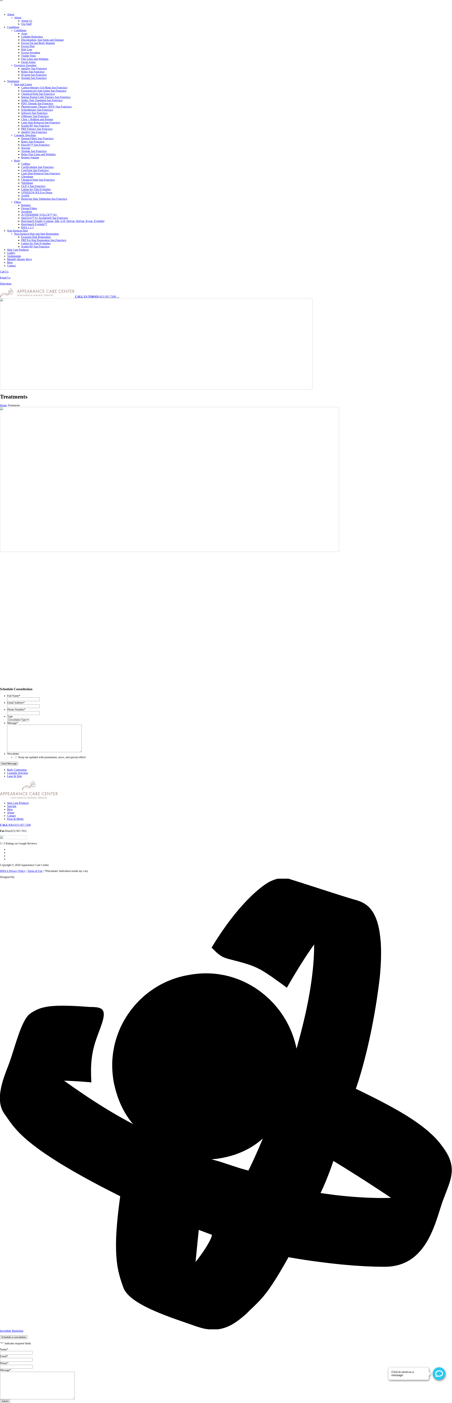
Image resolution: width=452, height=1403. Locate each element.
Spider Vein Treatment (42, 100)
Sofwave (34, 112)
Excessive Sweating (25, 65)
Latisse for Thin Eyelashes (36, 189)
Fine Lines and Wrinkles (34, 58)
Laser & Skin (14, 776)
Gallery (11, 252)
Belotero (26, 205)
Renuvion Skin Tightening (44, 198)
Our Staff (26, 23)
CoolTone (35, 170)
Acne (24, 33)
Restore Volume (30, 157)
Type (10, 716)
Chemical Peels (38, 93)
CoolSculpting (37, 167)
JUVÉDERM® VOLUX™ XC (39, 214)
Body (17, 160)
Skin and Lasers (23, 84)
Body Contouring (17, 769)
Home (3, 405)
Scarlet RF (35, 125)
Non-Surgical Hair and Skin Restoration (36, 233)
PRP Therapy (37, 128)
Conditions (13, 27)
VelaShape (27, 182)
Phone (4, 1363)
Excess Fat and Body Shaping (38, 43)
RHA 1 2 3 (27, 227)
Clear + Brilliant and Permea (37, 119)
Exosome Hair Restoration (36, 236)
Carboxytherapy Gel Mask (44, 87)
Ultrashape (27, 176)
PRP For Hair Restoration (43, 240)
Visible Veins (28, 55)
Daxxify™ (35, 144)
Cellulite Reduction (32, 36)
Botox (32, 71)
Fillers (17, 202)
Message (12, 722)
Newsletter (13, 753)
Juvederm (26, 211)
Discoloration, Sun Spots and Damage (42, 39)
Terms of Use (34, 871)
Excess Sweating (30, 52)
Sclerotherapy (37, 109)
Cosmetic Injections (25, 135)
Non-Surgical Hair (17, 230)
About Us (26, 20)
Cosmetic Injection (17, 772)
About (10, 14)
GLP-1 (33, 186)
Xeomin (34, 77)
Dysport (34, 74)
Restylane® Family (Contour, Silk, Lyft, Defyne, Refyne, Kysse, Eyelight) (62, 221)
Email (4, 1356)
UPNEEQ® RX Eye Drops (36, 192)
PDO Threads (37, 103)
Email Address (16, 702)
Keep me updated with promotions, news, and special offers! (52, 757)
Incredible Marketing (11, 1330)
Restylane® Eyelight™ (34, 224)
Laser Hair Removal (40, 122)
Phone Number (16, 709)
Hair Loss (26, 49)
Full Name (13, 695)
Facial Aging (28, 62)
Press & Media (15, 818)
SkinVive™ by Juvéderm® (44, 217)
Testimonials (14, 256)
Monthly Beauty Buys (19, 259)
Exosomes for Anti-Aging (43, 90)
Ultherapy (35, 116)
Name (4, 1349)
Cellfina (25, 163)
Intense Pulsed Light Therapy (45, 97)
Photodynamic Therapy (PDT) (46, 106)
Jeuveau (25, 147)
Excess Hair (28, 46)
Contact (11, 265)
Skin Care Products (18, 249)
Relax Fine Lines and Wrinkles (38, 154)
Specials (11, 806)
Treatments (13, 81)
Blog (10, 262)
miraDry (34, 68)
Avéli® (25, 195)
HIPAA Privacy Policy (12, 871)
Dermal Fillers (37, 138)
